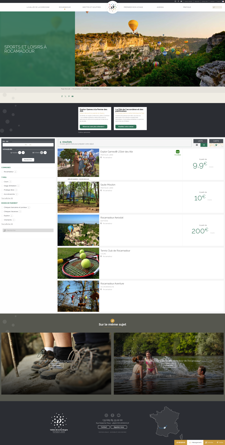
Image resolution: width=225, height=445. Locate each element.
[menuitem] (38, 7)
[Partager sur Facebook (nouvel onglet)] (62, 96)
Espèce (8, 216)
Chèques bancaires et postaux (16, 207)
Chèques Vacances (12, 211)
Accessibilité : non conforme (118, 432)
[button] (223, 1)
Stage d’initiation (11, 186)
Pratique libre (10, 190)
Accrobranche (10, 194)
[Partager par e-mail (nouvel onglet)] (72, 96)
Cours (7, 182)
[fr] (223, 1)
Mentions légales (104, 432)
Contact (104, 427)
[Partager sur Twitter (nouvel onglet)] (65, 96)
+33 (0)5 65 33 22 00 (112, 420)
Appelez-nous (119, 427)
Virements (9, 220)
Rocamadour (10, 172)
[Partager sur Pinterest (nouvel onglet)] (69, 96)
